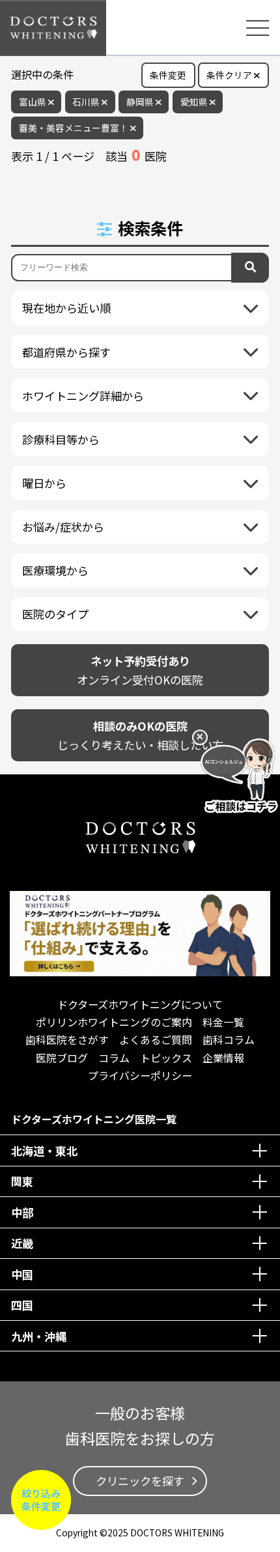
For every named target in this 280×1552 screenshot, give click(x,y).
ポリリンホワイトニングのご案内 (114, 1022)
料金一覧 (223, 1022)
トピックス (166, 1057)
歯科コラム (229, 1039)
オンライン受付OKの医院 (140, 670)
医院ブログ (62, 1057)
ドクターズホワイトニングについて (140, 1004)
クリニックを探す (140, 1481)
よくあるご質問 (155, 1039)
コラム (114, 1057)
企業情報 (223, 1057)
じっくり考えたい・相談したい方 (140, 735)
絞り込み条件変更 (41, 1499)
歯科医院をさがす (67, 1039)
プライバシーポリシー (140, 1075)
